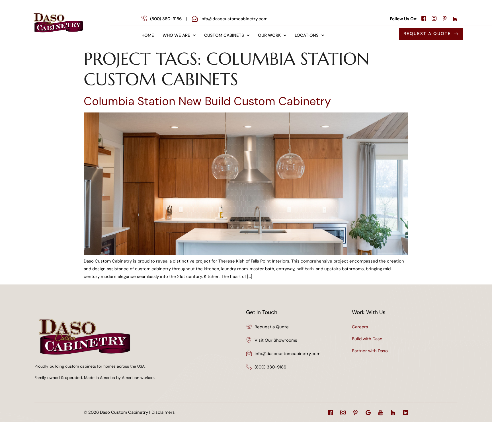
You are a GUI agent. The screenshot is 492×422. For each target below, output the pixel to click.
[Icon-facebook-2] (330, 412)
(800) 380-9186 (270, 367)
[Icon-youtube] (380, 412)
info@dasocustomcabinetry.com (287, 354)
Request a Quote (272, 327)
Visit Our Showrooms (276, 340)
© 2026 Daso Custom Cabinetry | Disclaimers (129, 412)
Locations (307, 35)
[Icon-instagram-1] (343, 412)
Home (148, 35)
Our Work (269, 35)
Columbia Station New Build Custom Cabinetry (207, 101)
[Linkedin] (405, 412)
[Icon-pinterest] (355, 412)
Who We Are (176, 35)
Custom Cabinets (224, 35)
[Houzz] (393, 412)
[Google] (368, 412)
